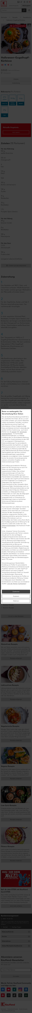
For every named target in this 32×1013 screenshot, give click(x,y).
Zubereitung (16, 83)
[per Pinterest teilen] (8, 64)
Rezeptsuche (27, 17)
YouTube (8, 989)
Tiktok (14, 995)
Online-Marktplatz (13, 5)
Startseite (4, 17)
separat (14, 432)
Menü (29, 2)
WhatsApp (26, 995)
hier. (5, 527)
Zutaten (16, 79)
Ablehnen (16, 601)
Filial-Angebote (26, 5)
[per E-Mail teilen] (2, 64)
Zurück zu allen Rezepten (16, 616)
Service (4, 936)
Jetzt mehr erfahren (16, 906)
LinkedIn (26, 989)
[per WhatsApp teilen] (11, 64)
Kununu (8, 995)
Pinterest (3, 995)
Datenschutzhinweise (12, 1009)
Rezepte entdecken (16, 658)
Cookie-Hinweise (23, 1009)
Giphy (20, 995)
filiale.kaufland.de (7, 932)
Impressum (3, 1009)
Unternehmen (6, 941)
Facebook (3, 989)
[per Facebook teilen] (5, 64)
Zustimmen (16, 591)
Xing (14, 989)
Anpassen (16, 596)
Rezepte (15, 17)
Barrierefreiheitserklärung (8, 1010)
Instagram (20, 989)
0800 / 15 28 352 (8, 919)
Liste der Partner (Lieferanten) (16, 583)
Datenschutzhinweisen (9, 525)
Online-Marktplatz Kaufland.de (12, 946)
